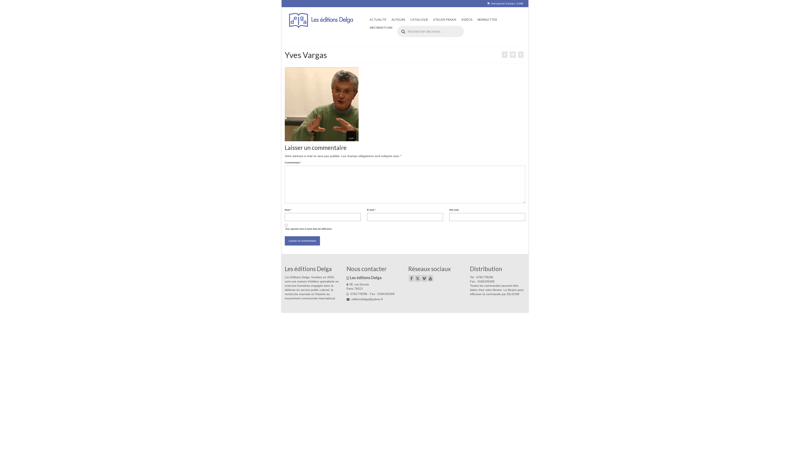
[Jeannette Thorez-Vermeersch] (521, 55)
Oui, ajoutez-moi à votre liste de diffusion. (308, 229)
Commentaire (293, 162)
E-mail (371, 210)
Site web (454, 210)
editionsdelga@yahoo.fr (367, 299)
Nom (288, 210)
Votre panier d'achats (507, 3)
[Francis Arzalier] (505, 55)
